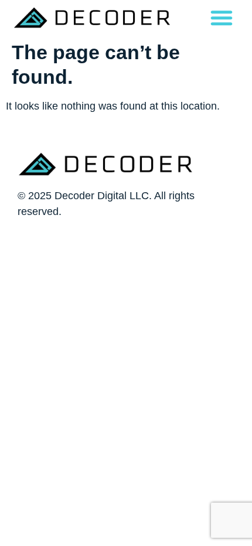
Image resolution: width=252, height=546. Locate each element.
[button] (221, 17)
